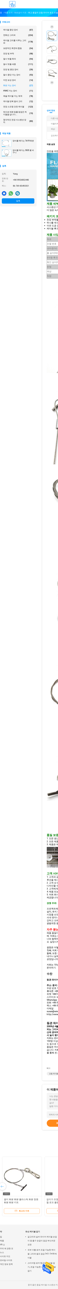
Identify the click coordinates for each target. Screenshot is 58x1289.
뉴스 (2, 1252)
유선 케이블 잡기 (32, 1231)
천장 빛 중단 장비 (18, 69)
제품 (2, 1241)
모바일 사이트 (6, 1260)
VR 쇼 (2, 1244)
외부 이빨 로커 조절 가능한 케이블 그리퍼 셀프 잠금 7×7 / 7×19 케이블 (42, 1254)
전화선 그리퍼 (18, 35)
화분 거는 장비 (18, 85)
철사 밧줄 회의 (18, 59)
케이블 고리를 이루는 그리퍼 (18, 41)
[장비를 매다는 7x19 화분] (6, 143)
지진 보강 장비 (18, 80)
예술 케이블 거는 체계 (18, 96)
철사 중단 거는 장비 (18, 75)
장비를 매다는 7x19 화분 (23, 141)
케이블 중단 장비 (18, 30)
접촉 (18, 201)
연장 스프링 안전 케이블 (18, 107)
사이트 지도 (5, 1256)
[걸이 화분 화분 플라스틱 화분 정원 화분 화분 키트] (22, 1176)
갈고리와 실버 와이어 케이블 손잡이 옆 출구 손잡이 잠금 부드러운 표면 (42, 1241)
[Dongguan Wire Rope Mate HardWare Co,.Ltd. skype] (17, 193)
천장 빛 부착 (18, 53)
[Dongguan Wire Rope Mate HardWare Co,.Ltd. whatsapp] (11, 193)
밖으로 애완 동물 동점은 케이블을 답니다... (18, 113)
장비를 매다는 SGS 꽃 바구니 (23, 151)
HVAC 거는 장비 (18, 91)
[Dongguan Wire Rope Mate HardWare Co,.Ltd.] (12, 4)
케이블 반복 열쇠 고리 (18, 101)
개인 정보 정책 (6, 1264)
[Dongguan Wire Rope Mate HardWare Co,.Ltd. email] (4, 193)
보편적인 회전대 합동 (18, 48)
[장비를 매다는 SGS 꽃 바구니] (6, 153)
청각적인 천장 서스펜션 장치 (18, 121)
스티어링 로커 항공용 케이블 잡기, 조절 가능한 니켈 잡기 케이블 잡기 (42, 1267)
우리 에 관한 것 (6, 1248)
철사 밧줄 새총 (18, 64)
